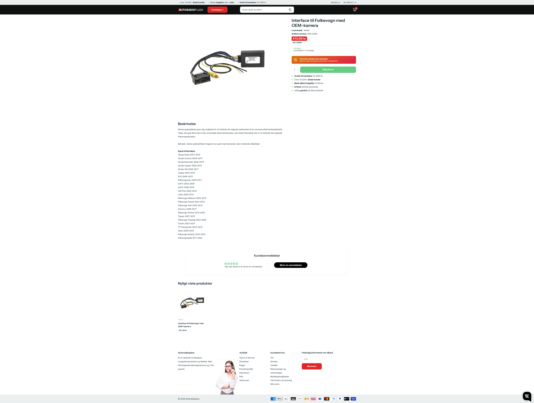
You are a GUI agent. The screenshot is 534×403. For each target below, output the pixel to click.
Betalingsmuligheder (279, 376)
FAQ (241, 376)
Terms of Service (247, 358)
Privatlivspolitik (246, 369)
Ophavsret (244, 380)
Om (272, 358)
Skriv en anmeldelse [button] (291, 265)
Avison (307, 30)
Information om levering (281, 380)
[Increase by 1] (298, 67)
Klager (242, 365)
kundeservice (277, 352)
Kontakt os (335, 2)
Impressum (244, 373)
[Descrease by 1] (298, 72)
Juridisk (243, 352)
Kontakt (273, 361)
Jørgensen (290, 10)
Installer (274, 365)
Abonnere (312, 366)
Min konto (274, 384)
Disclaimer (244, 361)
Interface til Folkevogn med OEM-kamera (191, 325)
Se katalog (217, 9)
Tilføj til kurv (328, 69)
